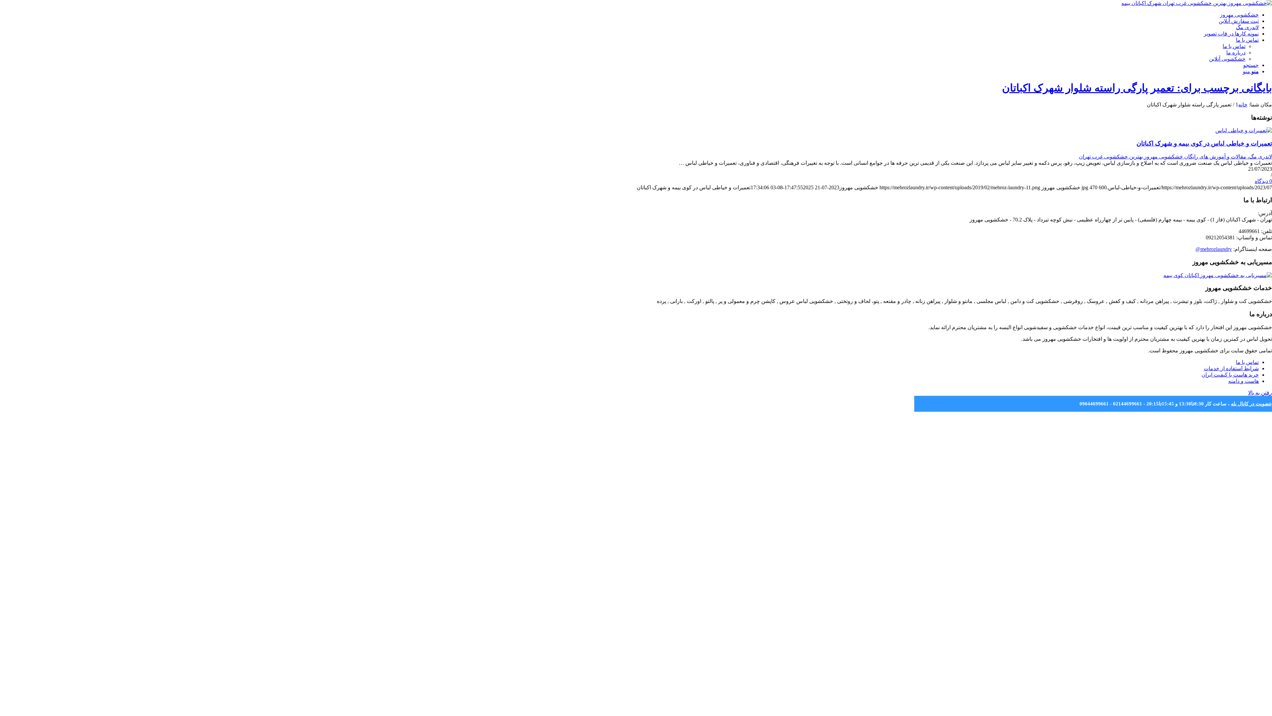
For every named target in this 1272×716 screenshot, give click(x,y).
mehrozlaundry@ (1213, 249)
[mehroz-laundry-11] (1196, 3)
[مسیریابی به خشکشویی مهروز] (1217, 275)
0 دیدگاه (1263, 181)
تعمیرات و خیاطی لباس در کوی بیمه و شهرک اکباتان (1204, 143)
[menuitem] (629, 15)
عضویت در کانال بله (1251, 403)
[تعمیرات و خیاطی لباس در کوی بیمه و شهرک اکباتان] (1243, 130)
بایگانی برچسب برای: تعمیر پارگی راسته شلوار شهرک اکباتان (1137, 88)
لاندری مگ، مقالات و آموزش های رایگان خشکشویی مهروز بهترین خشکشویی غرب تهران (1175, 156)
